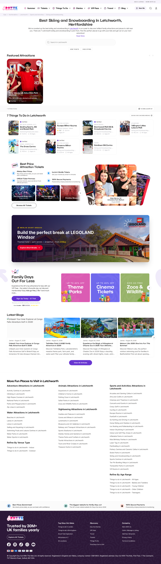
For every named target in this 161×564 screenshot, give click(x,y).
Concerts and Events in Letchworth (123, 403)
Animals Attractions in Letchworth (75, 386)
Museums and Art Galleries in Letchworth (74, 424)
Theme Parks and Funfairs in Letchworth (73, 437)
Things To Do (62, 8)
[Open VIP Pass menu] (101, 8)
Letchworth (24, 15)
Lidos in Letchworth (14, 424)
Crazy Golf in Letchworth (119, 407)
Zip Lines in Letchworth (16, 407)
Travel (110, 8)
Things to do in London (65, 527)
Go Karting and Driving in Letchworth (124, 420)
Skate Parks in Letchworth (120, 453)
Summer (31, 8)
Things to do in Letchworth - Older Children (126, 489)
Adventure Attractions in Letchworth (25, 386)
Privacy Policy (127, 537)
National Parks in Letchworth (18, 400)
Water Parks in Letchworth (17, 434)
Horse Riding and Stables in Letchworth (125, 423)
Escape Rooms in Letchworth (121, 413)
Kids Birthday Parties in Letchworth (123, 439)
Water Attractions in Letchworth (23, 412)
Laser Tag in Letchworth (119, 443)
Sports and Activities (37, 15)
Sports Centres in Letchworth (121, 459)
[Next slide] (153, 55)
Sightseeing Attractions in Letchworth (77, 409)
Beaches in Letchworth (16, 417)
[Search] (150, 8)
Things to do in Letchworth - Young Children (127, 486)
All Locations (62, 541)
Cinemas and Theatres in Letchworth (124, 400)
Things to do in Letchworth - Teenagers (125, 493)
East (5, 15)
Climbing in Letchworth (16, 394)
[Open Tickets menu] (49, 8)
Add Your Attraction (128, 534)
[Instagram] (27, 545)
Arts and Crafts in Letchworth (121, 397)
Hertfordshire (13, 15)
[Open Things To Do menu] (70, 8)
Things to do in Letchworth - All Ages (124, 479)
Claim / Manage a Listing (130, 530)
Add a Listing (139, 1)
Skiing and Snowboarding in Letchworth (125, 456)
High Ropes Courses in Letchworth (20, 397)
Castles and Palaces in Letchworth (71, 414)
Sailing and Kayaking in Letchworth (20, 427)
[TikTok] (21, 545)
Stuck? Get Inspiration (65, 534)
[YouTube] (33, 545)
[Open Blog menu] (127, 8)
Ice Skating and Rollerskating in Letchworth (126, 426)
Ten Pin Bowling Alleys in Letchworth (124, 462)
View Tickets (74, 49)
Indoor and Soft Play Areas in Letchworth (125, 433)
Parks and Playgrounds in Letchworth (21, 404)
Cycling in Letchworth (118, 410)
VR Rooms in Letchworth (119, 469)
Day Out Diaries (95, 527)
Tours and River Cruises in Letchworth (72, 444)
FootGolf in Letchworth (118, 416)
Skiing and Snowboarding (54, 15)
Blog (123, 8)
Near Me (142, 8)
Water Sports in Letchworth (17, 437)
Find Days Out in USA (97, 544)
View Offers (87, 49)
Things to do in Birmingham (67, 530)
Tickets (44, 8)
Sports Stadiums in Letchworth (70, 431)
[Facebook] (9, 545)
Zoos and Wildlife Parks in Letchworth (72, 404)
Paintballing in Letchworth (120, 446)
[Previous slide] (149, 55)
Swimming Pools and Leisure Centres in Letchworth (26, 431)
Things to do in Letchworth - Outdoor (21, 451)
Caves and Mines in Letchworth (70, 417)
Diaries (79, 8)
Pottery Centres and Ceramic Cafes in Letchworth (129, 449)
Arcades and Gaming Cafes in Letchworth (126, 393)
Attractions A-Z (63, 537)
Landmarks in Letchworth (68, 421)
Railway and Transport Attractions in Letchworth (76, 427)
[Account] (156, 8)
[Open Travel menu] (115, 8)
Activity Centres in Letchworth (18, 391)
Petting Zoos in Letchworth (68, 397)
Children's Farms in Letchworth (70, 394)
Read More (80, 36)
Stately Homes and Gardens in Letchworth (74, 434)
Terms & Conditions (128, 541)
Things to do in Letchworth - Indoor (20, 447)
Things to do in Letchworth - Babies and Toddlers (129, 483)
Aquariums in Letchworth (68, 391)
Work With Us (150, 1)
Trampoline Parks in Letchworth (122, 466)
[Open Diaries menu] (85, 8)
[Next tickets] (80, 193)
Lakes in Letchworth (15, 421)
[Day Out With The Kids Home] (10, 8)
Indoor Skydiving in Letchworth (122, 430)
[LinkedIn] (15, 545)
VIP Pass (95, 8)
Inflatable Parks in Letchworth (121, 436)
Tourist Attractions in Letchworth (70, 440)
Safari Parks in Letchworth (68, 400)
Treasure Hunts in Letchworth (69, 447)
